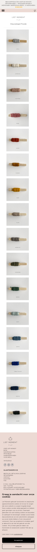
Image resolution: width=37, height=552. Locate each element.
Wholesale (8, 460)
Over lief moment (10, 448)
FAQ (5, 480)
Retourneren (8, 475)
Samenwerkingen (10, 455)
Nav (3, 10)
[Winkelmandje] (35, 11)
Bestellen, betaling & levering (15, 473)
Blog (5, 450)
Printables (7, 453)
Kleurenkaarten (9, 452)
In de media (8, 457)
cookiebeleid (18, 534)
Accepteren (18, 540)
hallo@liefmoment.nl (17, 484)
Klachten (7, 479)
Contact (7, 477)
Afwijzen (18, 547)
